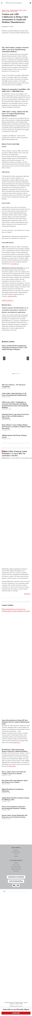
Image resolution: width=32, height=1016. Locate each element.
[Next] (28, 358)
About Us (16, 850)
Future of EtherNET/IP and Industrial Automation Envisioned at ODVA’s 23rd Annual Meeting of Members (14, 347)
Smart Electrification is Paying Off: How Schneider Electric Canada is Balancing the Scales (15, 722)
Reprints (16, 862)
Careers (16, 856)
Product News (5, 10)
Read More (27, 594)
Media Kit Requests (16, 869)
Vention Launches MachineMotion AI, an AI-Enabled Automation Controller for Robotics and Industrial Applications (15, 310)
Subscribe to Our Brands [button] (16, 877)
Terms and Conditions (16, 867)
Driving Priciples (16, 852)
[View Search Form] (1, 3)
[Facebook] (14, 885)
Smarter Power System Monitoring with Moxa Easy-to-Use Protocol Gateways (14, 816)
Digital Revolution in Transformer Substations (13, 790)
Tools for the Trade (12, 11)
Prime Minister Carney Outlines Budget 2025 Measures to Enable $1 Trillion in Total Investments (16, 426)
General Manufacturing (16, 10)
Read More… (16, 742)
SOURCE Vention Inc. (8, 300)
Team (16, 854)
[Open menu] (30, 3)
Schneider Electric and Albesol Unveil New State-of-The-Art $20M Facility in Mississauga (15, 416)
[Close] (31, 1009)
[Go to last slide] (4, 358)
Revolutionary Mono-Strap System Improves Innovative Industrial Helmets (15, 750)
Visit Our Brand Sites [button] (16, 881)
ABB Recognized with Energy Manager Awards (14, 436)
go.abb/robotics (12, 296)
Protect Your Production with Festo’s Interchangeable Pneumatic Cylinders (14, 807)
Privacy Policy (16, 865)
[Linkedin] (17, 885)
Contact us (16, 871)
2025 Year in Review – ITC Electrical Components (13, 385)
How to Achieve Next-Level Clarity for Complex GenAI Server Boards (14, 772)
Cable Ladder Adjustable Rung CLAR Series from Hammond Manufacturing (14, 394)
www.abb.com (15, 264)
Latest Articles (7, 605)
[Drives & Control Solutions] (16, 3)
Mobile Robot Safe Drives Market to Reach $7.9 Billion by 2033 (15, 799)
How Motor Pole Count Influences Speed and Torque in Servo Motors (15, 781)
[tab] (14, 373)
